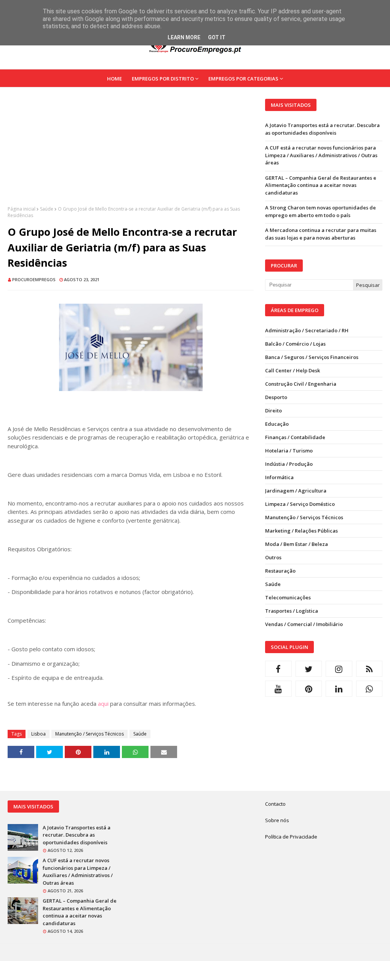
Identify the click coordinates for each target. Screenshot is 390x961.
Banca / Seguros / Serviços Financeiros (311, 357)
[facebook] (278, 669)
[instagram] (339, 669)
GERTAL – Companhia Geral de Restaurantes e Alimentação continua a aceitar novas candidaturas (320, 185)
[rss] (369, 669)
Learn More (184, 37)
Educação (277, 423)
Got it (216, 37)
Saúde (46, 209)
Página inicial (21, 209)
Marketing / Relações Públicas (301, 530)
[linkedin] (339, 689)
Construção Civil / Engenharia (300, 383)
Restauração (280, 570)
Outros (273, 557)
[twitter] (309, 669)
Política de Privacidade (291, 836)
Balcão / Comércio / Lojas (295, 343)
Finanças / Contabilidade (295, 437)
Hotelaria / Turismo (289, 450)
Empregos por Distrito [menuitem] (163, 78)
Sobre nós (277, 820)
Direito (273, 410)
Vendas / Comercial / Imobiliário (304, 624)
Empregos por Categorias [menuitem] (243, 78)
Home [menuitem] (114, 78)
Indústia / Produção (289, 463)
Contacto (275, 803)
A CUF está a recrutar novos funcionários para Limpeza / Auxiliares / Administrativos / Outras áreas (321, 155)
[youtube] (278, 689)
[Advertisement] (131, 152)
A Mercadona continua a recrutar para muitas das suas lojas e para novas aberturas (320, 234)
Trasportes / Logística (291, 610)
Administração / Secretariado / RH (306, 330)
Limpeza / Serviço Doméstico (300, 504)
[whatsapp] (369, 689)
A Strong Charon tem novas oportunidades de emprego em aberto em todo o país (320, 211)
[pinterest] (309, 689)
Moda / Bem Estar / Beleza (296, 544)
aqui (103, 703)
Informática (279, 477)
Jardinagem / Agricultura (295, 490)
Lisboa (38, 734)
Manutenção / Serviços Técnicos (89, 734)
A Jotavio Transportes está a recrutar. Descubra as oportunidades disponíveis (322, 129)
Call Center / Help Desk (292, 370)
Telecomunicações (288, 597)
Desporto (276, 397)
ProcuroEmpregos (34, 279)
